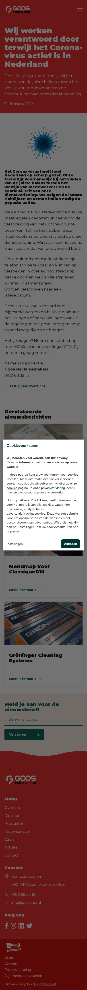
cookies (12, 488)
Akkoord (70, 544)
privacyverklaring (53, 488)
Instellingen (15, 544)
